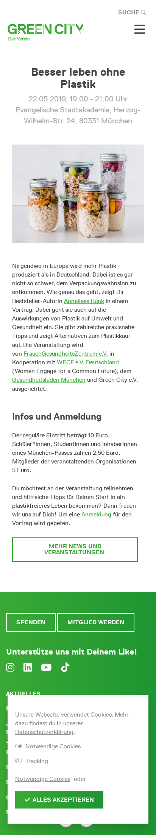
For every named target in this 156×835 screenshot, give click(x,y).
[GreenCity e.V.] (45, 31)
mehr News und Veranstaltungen (75, 549)
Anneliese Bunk (84, 301)
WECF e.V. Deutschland (88, 362)
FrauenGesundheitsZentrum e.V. (65, 353)
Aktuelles (23, 693)
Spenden (30, 622)
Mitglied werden (95, 622)
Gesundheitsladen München (49, 379)
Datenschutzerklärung (44, 731)
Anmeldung (97, 514)
